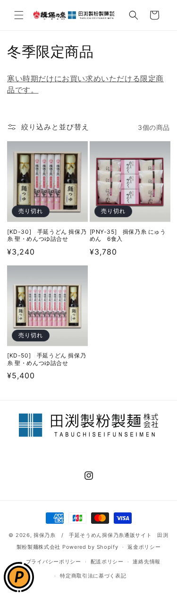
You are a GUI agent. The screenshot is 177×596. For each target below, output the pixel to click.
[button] (18, 15)
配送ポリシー (107, 561)
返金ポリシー (143, 547)
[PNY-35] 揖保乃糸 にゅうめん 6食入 (128, 235)
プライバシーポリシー (53, 561)
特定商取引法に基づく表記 (93, 575)
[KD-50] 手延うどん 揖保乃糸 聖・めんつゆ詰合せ (46, 359)
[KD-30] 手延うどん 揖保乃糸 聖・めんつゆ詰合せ (46, 235)
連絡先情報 (146, 561)
